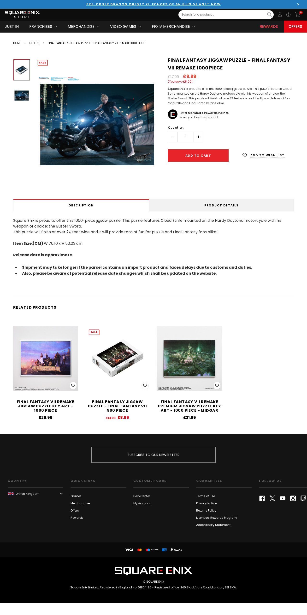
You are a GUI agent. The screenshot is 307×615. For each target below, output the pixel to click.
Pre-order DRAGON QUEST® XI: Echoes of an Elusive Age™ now (153, 4)
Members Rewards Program (216, 518)
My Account (142, 503)
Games (76, 496)
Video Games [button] (123, 26)
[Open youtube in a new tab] (283, 498)
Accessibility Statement (213, 525)
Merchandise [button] (81, 26)
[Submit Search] (269, 14)
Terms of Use (205, 496)
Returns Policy (206, 510)
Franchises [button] (40, 26)
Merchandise (80, 503)
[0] (297, 14)
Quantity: (175, 127)
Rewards (269, 26)
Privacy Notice (206, 503)
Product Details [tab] (221, 205)
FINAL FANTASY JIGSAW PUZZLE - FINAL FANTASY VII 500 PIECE (117, 406)
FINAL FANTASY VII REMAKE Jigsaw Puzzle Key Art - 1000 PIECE (45, 406)
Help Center (141, 496)
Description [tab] (81, 205)
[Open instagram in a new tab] (293, 498)
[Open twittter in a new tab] (272, 498)
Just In (12, 26)
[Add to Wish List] (73, 385)
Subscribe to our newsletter (153, 454)
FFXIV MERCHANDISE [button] (171, 26)
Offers (295, 26)
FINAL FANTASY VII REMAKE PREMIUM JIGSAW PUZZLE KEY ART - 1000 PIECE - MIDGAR (189, 406)
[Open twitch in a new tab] (303, 498)
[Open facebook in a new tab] (262, 498)
